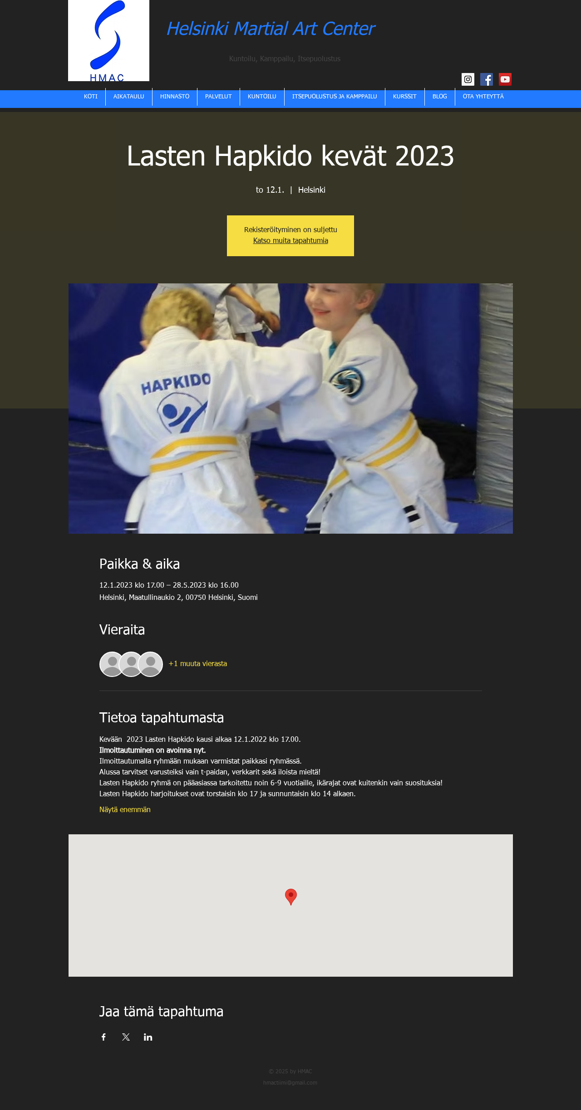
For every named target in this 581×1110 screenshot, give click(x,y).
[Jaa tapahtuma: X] (126, 1037)
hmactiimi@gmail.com (290, 1083)
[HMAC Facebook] (486, 79)
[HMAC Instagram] (468, 79)
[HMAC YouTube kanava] (505, 79)
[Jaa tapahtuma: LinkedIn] (148, 1037)
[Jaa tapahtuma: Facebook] (103, 1037)
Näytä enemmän (125, 810)
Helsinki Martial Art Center (270, 30)
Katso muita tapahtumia (290, 241)
